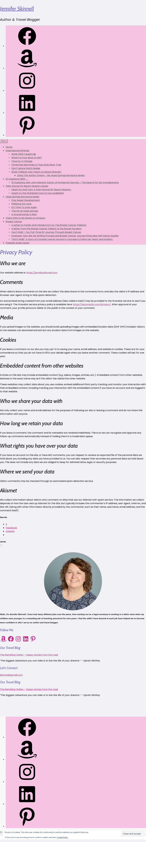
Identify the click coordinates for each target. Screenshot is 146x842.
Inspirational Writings (17, 150)
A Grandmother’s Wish (24, 214)
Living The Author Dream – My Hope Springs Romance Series (51, 175)
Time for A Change (21, 161)
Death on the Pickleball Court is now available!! (37, 193)
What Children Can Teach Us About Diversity (36, 171)
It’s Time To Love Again (24, 207)
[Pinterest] (27, 135)
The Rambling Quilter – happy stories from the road (29, 654)
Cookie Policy (62, 837)
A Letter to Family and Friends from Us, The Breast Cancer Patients (48, 225)
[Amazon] (27, 68)
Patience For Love (21, 203)
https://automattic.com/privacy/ (92, 304)
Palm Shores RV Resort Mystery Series (27, 186)
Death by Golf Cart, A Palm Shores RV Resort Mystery (41, 189)
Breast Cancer (14, 221)
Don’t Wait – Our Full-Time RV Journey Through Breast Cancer (46, 232)
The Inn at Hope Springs (24, 211)
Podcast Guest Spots (17, 242)
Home (9, 147)
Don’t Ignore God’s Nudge (25, 168)
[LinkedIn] (27, 112)
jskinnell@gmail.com (11, 675)
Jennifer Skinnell (17, 8)
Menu (3, 141)
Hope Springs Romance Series (22, 196)
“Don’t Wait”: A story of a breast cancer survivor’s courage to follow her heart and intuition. (62, 239)
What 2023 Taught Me (23, 154)
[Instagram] (27, 90)
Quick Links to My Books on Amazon (25, 218)
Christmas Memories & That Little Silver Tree (36, 164)
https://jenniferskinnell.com (41, 272)
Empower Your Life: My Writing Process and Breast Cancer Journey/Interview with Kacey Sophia (64, 235)
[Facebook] (27, 46)
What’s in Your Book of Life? (26, 157)
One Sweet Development (25, 200)
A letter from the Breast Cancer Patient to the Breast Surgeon (46, 228)
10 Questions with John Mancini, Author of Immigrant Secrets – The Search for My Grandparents (65, 182)
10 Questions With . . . (17, 179)
